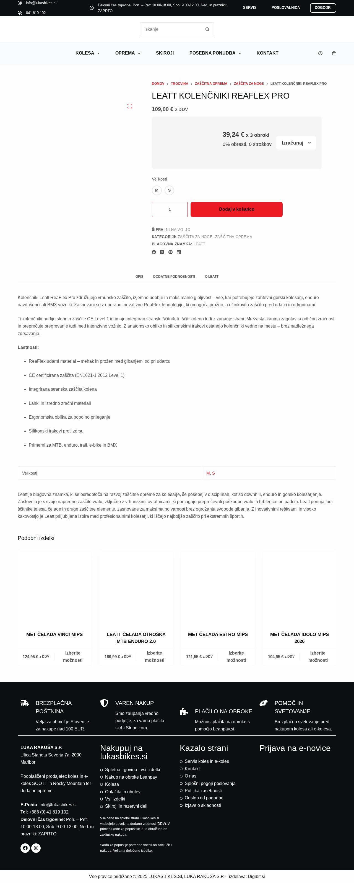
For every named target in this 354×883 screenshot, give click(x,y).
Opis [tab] (139, 277)
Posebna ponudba (212, 53)
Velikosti (159, 179)
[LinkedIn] (179, 252)
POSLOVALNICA (286, 8)
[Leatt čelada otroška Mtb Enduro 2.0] (136, 587)
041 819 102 (36, 13)
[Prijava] (320, 53)
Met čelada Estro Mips (218, 634)
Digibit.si (256, 876)
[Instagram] (36, 848)
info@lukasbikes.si (41, 3)
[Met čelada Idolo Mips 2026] (300, 587)
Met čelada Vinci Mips (54, 634)
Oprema (125, 53)
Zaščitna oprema (234, 237)
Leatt (199, 244)
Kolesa (85, 53)
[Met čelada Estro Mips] (218, 587)
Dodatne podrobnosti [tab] (174, 277)
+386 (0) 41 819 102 (49, 812)
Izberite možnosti (72, 657)
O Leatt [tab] (211, 277)
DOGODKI (323, 8)
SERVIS (250, 8)
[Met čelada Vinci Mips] (54, 587)
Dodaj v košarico (236, 209)
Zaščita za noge (195, 237)
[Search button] (207, 29)
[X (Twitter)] (162, 252)
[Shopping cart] (334, 53)
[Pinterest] (170, 252)
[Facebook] (154, 252)
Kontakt (267, 53)
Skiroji (165, 53)
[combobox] (170, 29)
